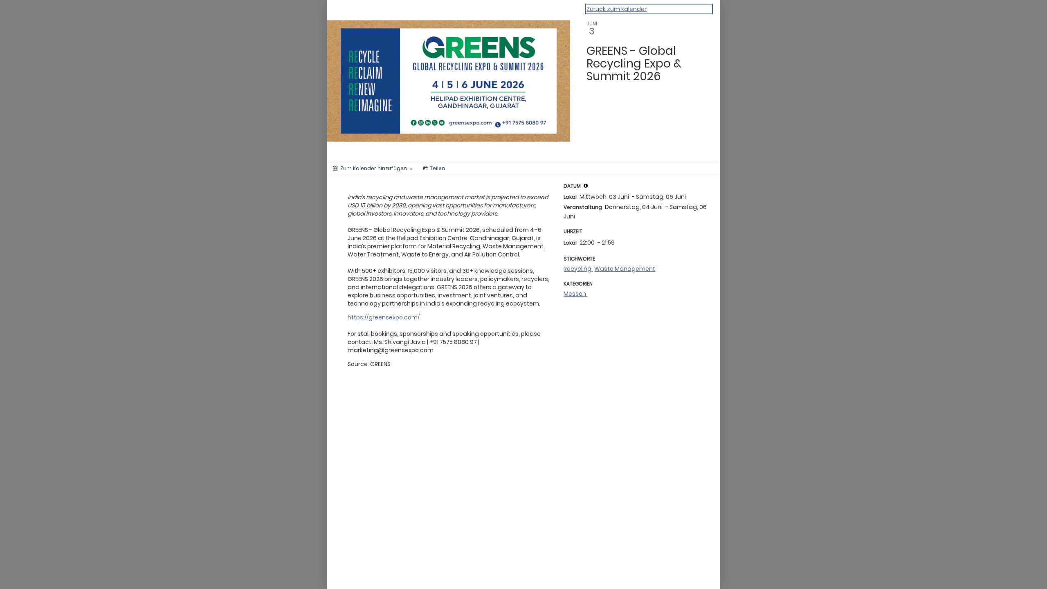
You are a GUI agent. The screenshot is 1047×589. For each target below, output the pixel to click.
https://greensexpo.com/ (384, 317)
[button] (586, 185)
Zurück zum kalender (616, 9)
